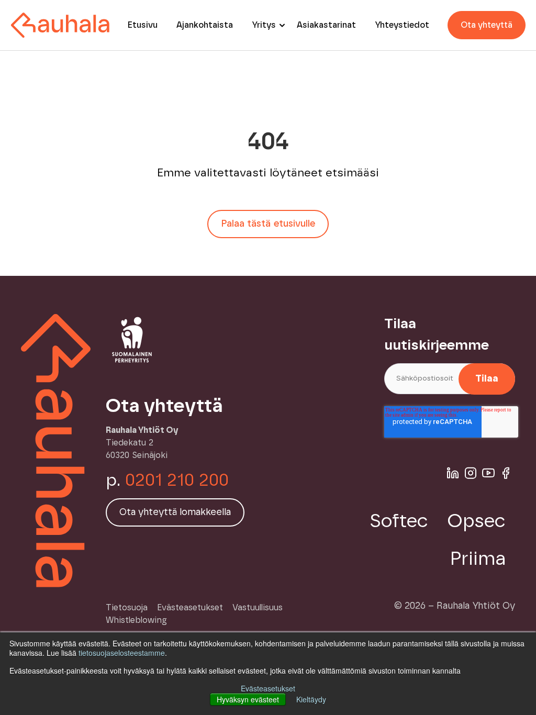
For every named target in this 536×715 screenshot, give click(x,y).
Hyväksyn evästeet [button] (248, 699)
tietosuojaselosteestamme (122, 652)
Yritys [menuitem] (264, 25)
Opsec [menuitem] (476, 521)
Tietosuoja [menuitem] (127, 608)
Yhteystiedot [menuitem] (402, 25)
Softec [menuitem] (399, 521)
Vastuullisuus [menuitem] (257, 608)
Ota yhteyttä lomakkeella (175, 512)
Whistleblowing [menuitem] (136, 620)
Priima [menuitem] (478, 559)
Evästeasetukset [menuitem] (190, 608)
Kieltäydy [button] (311, 699)
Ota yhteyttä (486, 25)
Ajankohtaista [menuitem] (204, 25)
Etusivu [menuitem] (143, 25)
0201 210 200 (177, 480)
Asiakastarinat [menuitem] (326, 25)
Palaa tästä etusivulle (268, 224)
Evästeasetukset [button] (268, 688)
